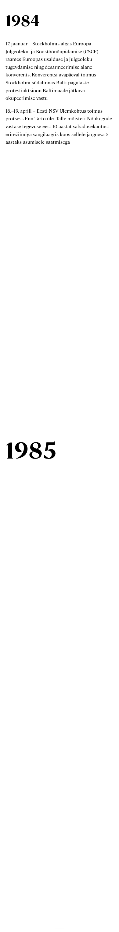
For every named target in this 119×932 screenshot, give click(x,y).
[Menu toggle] (59, 926)
